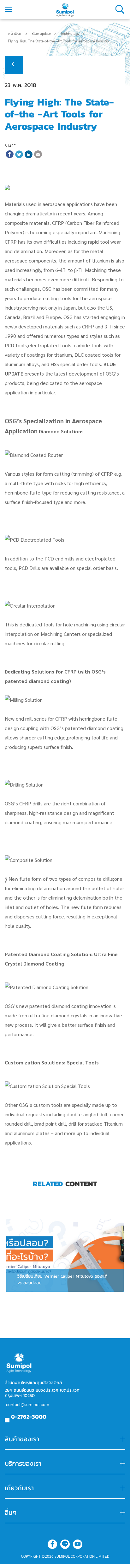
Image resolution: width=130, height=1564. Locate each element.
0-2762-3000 (28, 1416)
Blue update (41, 33)
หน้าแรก (14, 33)
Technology (69, 33)
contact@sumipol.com (27, 1405)
